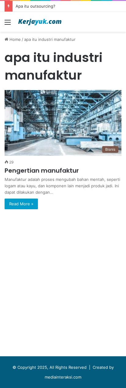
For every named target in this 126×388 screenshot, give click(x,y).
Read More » (21, 203)
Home (14, 39)
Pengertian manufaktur (42, 170)
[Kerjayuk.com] (39, 21)
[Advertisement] (63, 284)
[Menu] (8, 24)
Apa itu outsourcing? (35, 6)
